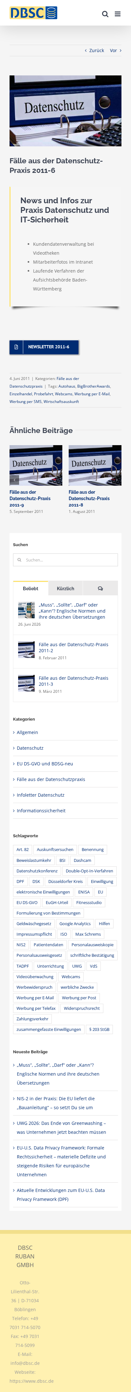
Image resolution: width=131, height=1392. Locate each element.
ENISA (84, 892)
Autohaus (67, 386)
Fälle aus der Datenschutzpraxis (51, 779)
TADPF (23, 966)
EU (100, 892)
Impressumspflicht (34, 934)
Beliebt (30, 588)
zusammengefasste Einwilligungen (49, 1029)
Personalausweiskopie (93, 944)
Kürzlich (65, 588)
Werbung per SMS (26, 401)
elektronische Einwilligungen (43, 892)
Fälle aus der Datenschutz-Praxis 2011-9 (30, 498)
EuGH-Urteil (57, 902)
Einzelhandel (21, 394)
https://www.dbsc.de (32, 1381)
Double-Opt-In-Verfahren (89, 871)
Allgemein (27, 732)
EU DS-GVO (27, 902)
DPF (20, 881)
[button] (14, 480)
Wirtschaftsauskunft (61, 401)
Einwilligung (102, 881)
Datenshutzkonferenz (37, 871)
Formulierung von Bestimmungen (48, 913)
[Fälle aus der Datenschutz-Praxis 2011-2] (26, 646)
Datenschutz (30, 748)
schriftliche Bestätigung (92, 955)
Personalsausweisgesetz (39, 955)
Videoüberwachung (35, 976)
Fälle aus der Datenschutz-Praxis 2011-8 (89, 498)
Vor (113, 50)
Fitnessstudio (89, 902)
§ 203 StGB (99, 1029)
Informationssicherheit (41, 811)
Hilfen (104, 923)
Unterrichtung (50, 966)
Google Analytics (75, 923)
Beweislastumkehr (34, 860)
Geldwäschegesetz (34, 923)
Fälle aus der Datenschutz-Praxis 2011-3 (73, 681)
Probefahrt (43, 394)
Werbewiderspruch (34, 987)
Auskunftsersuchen (55, 849)
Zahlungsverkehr (32, 1019)
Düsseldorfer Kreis (65, 881)
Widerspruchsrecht (82, 1008)
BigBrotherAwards (93, 386)
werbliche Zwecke (77, 987)
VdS (93, 966)
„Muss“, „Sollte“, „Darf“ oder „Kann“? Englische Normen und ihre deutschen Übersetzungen (72, 611)
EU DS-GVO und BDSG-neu (45, 764)
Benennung (93, 849)
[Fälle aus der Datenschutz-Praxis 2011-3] (26, 679)
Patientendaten (48, 944)
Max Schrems (88, 934)
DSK (36, 881)
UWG (77, 966)
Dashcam (82, 860)
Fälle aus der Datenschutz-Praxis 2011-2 (73, 647)
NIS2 (21, 944)
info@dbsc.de (25, 1363)
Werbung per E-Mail (92, 394)
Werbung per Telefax (36, 1008)
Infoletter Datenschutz (41, 795)
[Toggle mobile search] (105, 14)
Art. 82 (23, 849)
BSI (62, 860)
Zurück (96, 50)
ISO (63, 934)
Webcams (63, 394)
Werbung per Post (79, 998)
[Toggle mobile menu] (118, 14)
